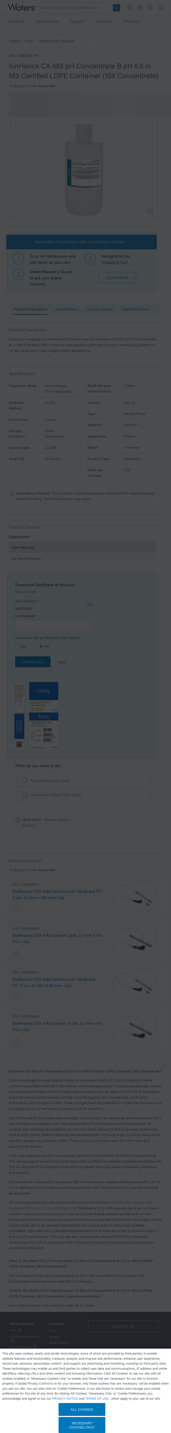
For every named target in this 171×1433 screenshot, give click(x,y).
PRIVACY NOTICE (65, 1398)
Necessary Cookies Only (82, 1425)
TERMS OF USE (97, 1398)
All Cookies (82, 1409)
